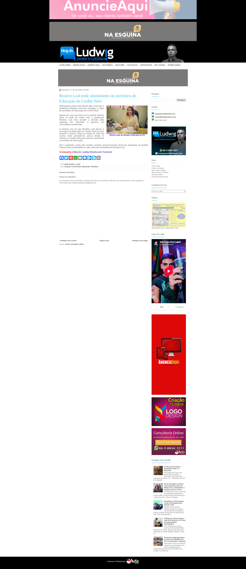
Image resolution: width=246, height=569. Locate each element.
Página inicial (104, 241)
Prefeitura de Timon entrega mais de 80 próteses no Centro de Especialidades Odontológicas (174, 521)
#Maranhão (86, 167)
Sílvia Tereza (107, 65)
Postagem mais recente (68, 241)
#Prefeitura (94, 167)
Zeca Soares (159, 65)
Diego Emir (119, 65)
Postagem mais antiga (140, 241)
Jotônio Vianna (173, 65)
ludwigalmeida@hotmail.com (165, 114)
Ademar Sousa (79, 65)
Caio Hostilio (132, 65)
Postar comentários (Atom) (74, 244)
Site (161, 307)
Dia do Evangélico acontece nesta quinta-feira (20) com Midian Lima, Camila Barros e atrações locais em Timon (174, 486)
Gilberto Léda (94, 65)
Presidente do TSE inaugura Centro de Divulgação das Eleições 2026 (174, 503)
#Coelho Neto (76, 167)
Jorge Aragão (146, 65)
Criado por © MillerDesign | (116, 561)
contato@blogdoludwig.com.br (165, 117)
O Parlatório (65, 65)
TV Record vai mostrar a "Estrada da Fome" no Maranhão (172, 468)
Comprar (179, 307)
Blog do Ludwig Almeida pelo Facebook (93, 152)
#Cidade (67, 167)
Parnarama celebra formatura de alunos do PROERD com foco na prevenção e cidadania (175, 539)
